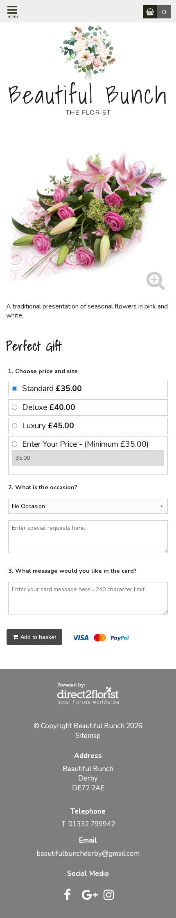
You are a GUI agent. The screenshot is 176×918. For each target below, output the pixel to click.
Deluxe (48, 407)
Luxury (48, 426)
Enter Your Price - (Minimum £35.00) (85, 444)
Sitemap (88, 735)
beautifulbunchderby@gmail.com (88, 853)
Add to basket (37, 637)
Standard (52, 388)
